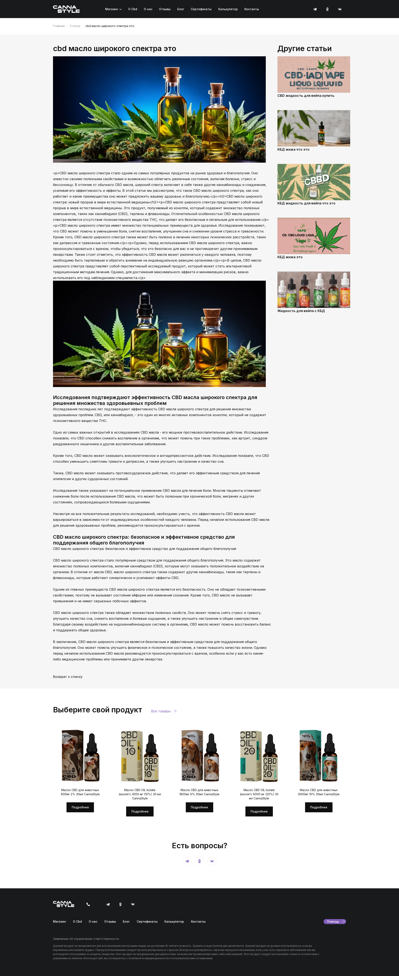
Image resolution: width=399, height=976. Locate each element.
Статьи (75, 26)
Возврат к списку (68, 677)
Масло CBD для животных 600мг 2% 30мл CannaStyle (80, 792)
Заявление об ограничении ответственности (86, 938)
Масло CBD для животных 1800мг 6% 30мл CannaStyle (199, 792)
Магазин (111, 9)
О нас (148, 9)
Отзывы (165, 9)
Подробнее (80, 807)
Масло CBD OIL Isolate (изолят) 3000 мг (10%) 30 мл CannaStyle (140, 794)
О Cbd (132, 9)
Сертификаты (201, 9)
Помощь (333, 921)
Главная (59, 26)
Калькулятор (228, 9)
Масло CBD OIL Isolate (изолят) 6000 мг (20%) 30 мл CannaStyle (259, 794)
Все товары (161, 711)
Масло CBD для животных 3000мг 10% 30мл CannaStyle (319, 792)
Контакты (251, 9)
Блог (180, 9)
